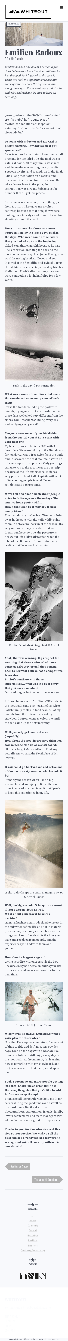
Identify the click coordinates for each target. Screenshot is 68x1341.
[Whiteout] (28, 18)
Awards (33, 1220)
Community (33, 1225)
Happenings (33, 1235)
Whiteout (16, 1299)
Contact (10, 1330)
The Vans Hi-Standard (45, 1180)
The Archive (12, 1316)
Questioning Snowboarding (33, 1250)
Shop (8, 1326)
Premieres (32, 1245)
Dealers (10, 1321)
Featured (13, 23)
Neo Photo (32, 1240)
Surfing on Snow (19, 1166)
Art (32, 1215)
